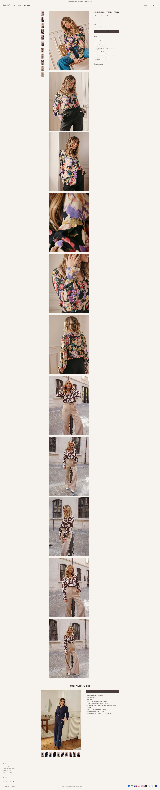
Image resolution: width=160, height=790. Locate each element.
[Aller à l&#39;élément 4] (42, 31)
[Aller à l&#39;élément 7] (42, 50)
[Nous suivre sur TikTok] (13, 781)
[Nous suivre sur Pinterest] (10, 781)
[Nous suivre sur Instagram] (7, 781)
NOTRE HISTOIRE (27, 5)
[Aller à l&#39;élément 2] (42, 19)
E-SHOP (14, 5)
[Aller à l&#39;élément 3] (42, 25)
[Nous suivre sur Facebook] (3, 781)
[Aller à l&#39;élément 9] (42, 62)
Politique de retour (7, 770)
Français (145, 5)
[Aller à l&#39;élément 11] (42, 74)
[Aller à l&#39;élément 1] (42, 13)
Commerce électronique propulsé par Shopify (74, 786)
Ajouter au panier (106, 31)
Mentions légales (7, 766)
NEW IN (19, 5)
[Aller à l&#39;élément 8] (42, 56)
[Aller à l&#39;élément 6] (42, 43)
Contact (5, 777)
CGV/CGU (5, 763)
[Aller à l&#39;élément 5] (42, 37)
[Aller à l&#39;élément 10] (42, 68)
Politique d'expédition (8, 772)
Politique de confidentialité (9, 768)
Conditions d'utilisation (8, 775)
